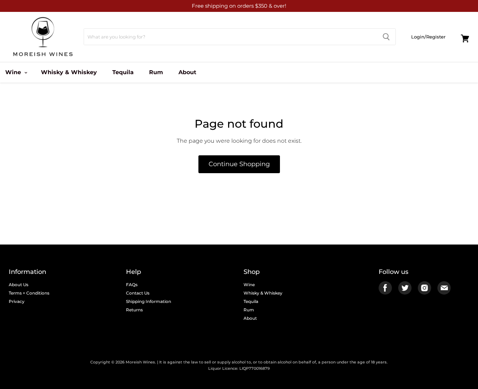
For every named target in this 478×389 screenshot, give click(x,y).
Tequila (123, 72)
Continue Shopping (239, 164)
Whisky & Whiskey (69, 72)
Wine (249, 284)
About (187, 72)
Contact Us (137, 293)
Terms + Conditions (29, 293)
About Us (18, 284)
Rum (156, 72)
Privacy (16, 301)
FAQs (132, 284)
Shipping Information (148, 301)
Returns (134, 309)
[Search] (386, 37)
